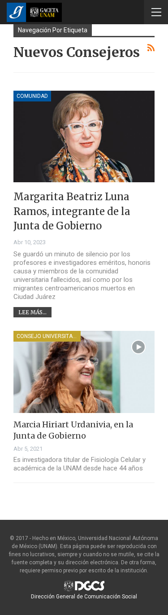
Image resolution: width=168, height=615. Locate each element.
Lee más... (32, 312)
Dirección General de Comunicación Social (84, 596)
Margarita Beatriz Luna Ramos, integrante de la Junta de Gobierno (71, 211)
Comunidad (32, 96)
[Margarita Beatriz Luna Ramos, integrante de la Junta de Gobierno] (84, 137)
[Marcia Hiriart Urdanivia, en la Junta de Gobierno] (84, 372)
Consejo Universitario (49, 336)
